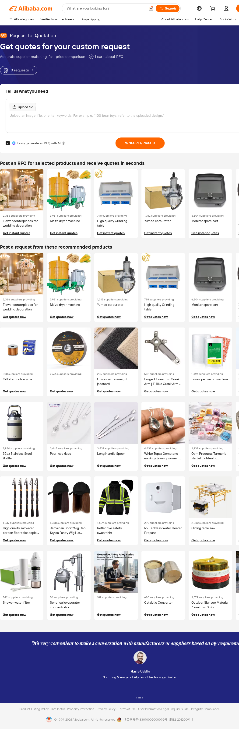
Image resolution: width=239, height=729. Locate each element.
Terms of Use (127, 709)
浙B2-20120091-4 (181, 719)
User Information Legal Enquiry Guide (163, 709)
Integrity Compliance (205, 709)
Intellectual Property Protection (73, 709)
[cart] (213, 9)
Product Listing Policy (34, 709)
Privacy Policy (106, 709)
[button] (151, 8)
